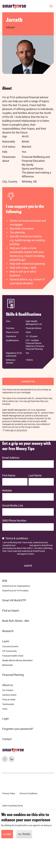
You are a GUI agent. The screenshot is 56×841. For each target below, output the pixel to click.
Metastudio (7, 665)
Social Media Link (12, 505)
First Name (8, 475)
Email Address (10, 457)
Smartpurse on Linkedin (11, 760)
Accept (7, 834)
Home (6, 749)
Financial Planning (13, 674)
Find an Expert (10, 610)
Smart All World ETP (14, 600)
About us (7, 685)
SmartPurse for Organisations (16, 586)
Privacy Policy (22, 545)
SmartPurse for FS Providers (15, 590)
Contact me (28, 381)
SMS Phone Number (14, 520)
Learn (5, 641)
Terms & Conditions (28, 793)
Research (7, 631)
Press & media (8, 699)
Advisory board (9, 695)
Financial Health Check (12, 656)
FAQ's (4, 709)
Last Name (35, 475)
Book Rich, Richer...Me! (15, 620)
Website (7, 490)
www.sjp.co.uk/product (16, 430)
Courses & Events (10, 646)
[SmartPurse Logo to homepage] (15, 6)
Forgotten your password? (17, 728)
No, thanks (24, 834)
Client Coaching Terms (12, 805)
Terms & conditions (16, 538)
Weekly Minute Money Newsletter (17, 660)
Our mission (7, 690)
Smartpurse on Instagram (4, 760)
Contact (7, 739)
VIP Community (9, 651)
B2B (4, 580)
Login (5, 718)
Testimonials (8, 704)
